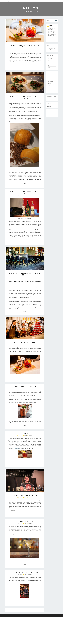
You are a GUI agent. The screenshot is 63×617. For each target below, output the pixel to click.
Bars (52, 1)
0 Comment (31, 48)
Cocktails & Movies (25, 521)
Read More (25, 65)
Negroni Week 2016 (15, 448)
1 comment (31, 100)
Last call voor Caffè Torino (25, 342)
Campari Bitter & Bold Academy (25, 572)
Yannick (26, 48)
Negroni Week (25, 433)
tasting (49, 83)
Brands (49, 1)
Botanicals (44, 1)
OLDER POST (34, 610)
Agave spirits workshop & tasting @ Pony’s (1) (25, 192)
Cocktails (55, 1)
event (48, 79)
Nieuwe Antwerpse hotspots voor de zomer (24, 274)
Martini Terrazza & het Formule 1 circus (25, 46)
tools (48, 85)
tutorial (49, 88)
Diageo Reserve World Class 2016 (25, 496)
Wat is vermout (35, 1)
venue (48, 90)
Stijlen (40, 1)
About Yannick (50, 114)
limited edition (50, 81)
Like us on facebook (51, 96)
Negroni (7, 1)
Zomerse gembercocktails (25, 386)
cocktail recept (50, 77)
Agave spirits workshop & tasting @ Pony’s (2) (25, 97)
